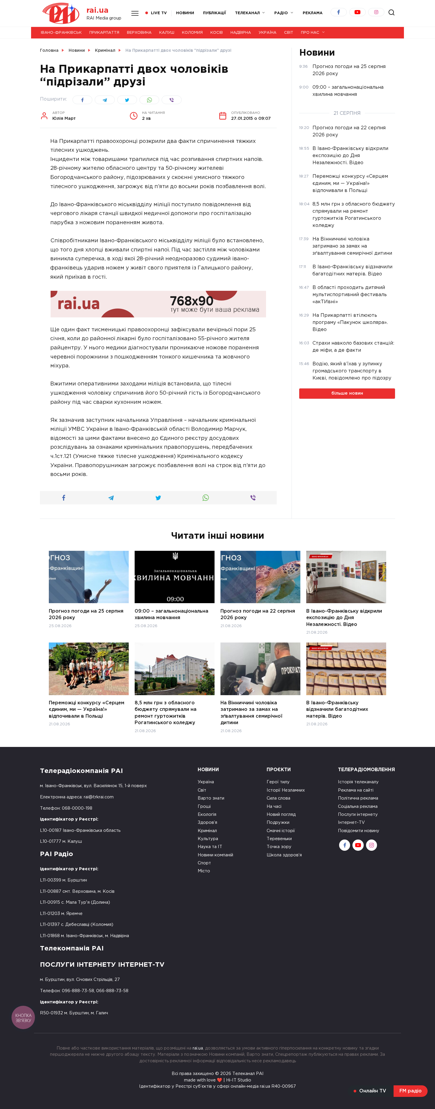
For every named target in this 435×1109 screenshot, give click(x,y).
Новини (185, 13)
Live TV (159, 13)
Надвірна (241, 32)
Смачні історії (281, 831)
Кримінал (207, 831)
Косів (216, 32)
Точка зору (279, 847)
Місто (204, 871)
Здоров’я (207, 822)
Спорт (204, 863)
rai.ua (97, 10)
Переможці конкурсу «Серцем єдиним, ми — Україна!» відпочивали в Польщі (86, 710)
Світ (288, 32)
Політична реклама (358, 798)
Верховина (139, 32)
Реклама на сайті (355, 790)
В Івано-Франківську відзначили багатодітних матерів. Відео (337, 710)
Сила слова (278, 798)
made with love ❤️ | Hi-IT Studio (217, 1080)
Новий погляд (281, 814)
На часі (274, 806)
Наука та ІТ (210, 847)
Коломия (192, 32)
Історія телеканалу (358, 782)
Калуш (166, 32)
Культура (208, 839)
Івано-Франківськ (61, 32)
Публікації (214, 13)
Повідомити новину (358, 831)
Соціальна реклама (358, 806)
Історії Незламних (286, 790)
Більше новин (347, 393)
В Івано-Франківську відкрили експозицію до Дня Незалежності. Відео (344, 618)
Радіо (281, 13)
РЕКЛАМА (313, 13)
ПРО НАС (310, 32)
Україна (267, 32)
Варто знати (211, 798)
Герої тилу (278, 782)
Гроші (204, 806)
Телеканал (247, 13)
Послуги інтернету (358, 814)
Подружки (278, 822)
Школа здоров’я (284, 855)
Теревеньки (279, 839)
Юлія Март (64, 116)
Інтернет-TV (351, 822)
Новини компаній (215, 855)
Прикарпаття (104, 32)
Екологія (207, 814)
